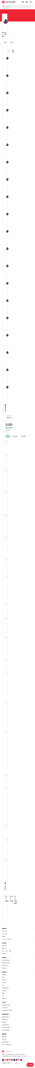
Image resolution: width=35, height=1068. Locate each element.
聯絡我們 (9, 1054)
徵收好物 (4, 980)
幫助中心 (4, 1054)
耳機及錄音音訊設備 (7, 1010)
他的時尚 (4, 945)
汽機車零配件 (5, 988)
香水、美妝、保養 (6, 951)
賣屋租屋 (4, 990)
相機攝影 (4, 1036)
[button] (4, 34)
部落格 (3, 936)
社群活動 (4, 982)
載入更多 (5, 886)
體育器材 (4, 1022)
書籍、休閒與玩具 (6, 1044)
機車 (3, 993)
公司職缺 (22, 1054)
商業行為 (25, 1056)
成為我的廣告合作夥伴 (7, 1056)
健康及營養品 (5, 1017)
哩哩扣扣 (4, 974)
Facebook (4, 931)
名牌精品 (4, 953)
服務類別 (4, 998)
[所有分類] (23, 2)
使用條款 (15, 1056)
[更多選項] (10, 36)
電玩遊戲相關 (5, 1024)
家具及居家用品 (6, 960)
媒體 (13, 1054)
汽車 (3, 985)
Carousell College (6, 939)
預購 (3, 977)
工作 (3, 995)
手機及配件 (5, 1007)
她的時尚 (4, 948)
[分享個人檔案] (7, 35)
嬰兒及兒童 (5, 965)
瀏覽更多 (5, 408)
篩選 (13, 51)
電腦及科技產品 (6, 1005)
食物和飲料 (5, 1019)
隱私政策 (20, 1056)
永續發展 (17, 1054)
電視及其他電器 (6, 962)
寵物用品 (4, 968)
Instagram (4, 933)
